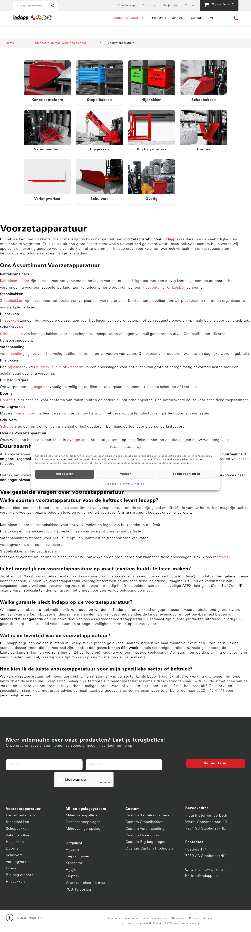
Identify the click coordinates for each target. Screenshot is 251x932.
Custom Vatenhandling (145, 829)
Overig (11, 868)
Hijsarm (72, 850)
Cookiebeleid (113, 484)
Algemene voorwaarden (123, 918)
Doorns (12, 849)
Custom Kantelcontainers (147, 815)
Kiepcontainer (78, 856)
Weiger (125, 474)
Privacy (193, 918)
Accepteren (65, 474)
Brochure (149, 5)
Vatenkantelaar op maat (86, 883)
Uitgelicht (74, 843)
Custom (133, 809)
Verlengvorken (18, 862)
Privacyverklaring (133, 484)
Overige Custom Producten (149, 849)
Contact (190, 5)
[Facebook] (9, 918)
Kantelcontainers (20, 815)
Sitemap (207, 918)
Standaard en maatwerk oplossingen (61, 43)
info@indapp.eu (204, 876)
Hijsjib (71, 870)
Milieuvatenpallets (82, 815)
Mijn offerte (222, 4)
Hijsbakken (15, 882)
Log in (59, 925)
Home (10, 43)
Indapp (53, 921)
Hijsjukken (15, 842)
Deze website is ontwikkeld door (160, 923)
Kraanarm (74, 863)
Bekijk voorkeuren (186, 474)
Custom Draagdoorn (143, 835)
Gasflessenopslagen (83, 822)
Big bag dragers (19, 875)
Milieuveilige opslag (83, 829)
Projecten (170, 5)
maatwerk (221, 557)
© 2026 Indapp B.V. (30, 918)
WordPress (45, 925)
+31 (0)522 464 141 (208, 870)
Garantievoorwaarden (155, 918)
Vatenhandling (18, 835)
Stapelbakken (17, 822)
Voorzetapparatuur (23, 809)
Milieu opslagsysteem (86, 809)
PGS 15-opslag (78, 890)
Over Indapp (126, 5)
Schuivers (14, 855)
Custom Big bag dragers (147, 842)
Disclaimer (179, 918)
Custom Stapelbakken (145, 822)
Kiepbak (72, 876)
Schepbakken (17, 829)
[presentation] (84, 779)
